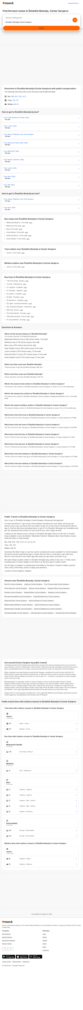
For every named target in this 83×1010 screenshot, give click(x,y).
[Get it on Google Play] (8, 957)
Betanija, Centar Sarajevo (13, 592)
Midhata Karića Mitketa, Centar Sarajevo (18, 605)
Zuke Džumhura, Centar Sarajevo (42, 613)
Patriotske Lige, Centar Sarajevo (15, 588)
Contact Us (25, 961)
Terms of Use (6, 961)
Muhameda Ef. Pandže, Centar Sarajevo (18, 609)
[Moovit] (8, 3)
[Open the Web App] (35, 957)
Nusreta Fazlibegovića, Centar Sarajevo (48, 609)
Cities (44, 947)
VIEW (30, 222)
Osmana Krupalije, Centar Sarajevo (16, 613)
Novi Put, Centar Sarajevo (13, 584)
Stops (44, 944)
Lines (44, 934)
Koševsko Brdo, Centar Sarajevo (15, 600)
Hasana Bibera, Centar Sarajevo (35, 592)
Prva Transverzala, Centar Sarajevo (56, 584)
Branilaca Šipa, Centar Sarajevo (59, 588)
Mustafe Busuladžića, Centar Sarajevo (18, 596)
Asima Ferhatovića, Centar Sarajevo (47, 605)
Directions (46, 950)
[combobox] (41, 18)
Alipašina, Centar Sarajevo (57, 592)
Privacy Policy (16, 961)
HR (5, 948)
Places (45, 937)
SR (10, 948)
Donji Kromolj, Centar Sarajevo (66, 613)
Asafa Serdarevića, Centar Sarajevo (41, 600)
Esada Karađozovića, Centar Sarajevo (46, 596)
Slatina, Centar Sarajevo (37, 588)
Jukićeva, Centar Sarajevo (33, 584)
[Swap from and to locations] (75, 20)
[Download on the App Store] (22, 957)
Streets (45, 940)
